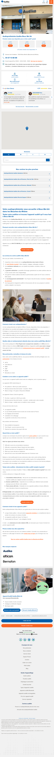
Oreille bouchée (27, 684)
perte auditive (33, 436)
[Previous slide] (1, 97)
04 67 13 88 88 (11, 58)
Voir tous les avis (20, 106)
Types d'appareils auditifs (27, 687)
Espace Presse (27, 657)
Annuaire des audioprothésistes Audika (27, 709)
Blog (27, 668)
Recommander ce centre (32, 106)
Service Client (27, 654)
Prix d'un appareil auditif (27, 696)
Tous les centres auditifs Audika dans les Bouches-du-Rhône (27, 539)
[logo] (5, 2)
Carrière (27, 659)
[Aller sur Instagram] (29, 640)
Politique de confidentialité (23, 718)
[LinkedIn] (24, 640)
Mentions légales (32, 718)
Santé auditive (27, 676)
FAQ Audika (27, 665)
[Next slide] (51, 97)
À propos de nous (27, 645)
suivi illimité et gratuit (13, 264)
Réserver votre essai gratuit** (12, 610)
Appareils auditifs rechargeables (27, 693)
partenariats (6, 359)
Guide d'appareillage (27, 673)
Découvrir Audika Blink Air (30, 610)
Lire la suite (6, 102)
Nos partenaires (27, 648)
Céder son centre (27, 662)
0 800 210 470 (27, 621)
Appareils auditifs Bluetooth (27, 690)
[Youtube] (33, 640)
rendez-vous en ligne (29, 533)
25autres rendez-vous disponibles (26, 49)
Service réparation (27, 699)
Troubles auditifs (27, 679)
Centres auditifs (27, 704)
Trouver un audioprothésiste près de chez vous (27, 706)
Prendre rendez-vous (27, 626)
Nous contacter (27, 651)
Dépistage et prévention (27, 681)
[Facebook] (20, 640)
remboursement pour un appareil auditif (33, 348)
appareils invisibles (31, 513)
